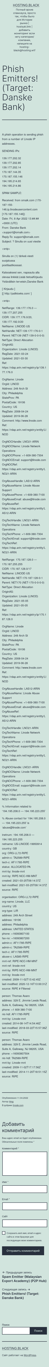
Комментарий (10, 1148)
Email (6, 1199)
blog (11, 1101)
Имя (5, 1182)
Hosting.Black (26, 5)
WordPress (30, 1355)
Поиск (6, 1324)
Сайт (5, 1216)
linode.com (18, 1105)
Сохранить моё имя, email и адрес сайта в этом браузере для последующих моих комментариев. (24, 1236)
